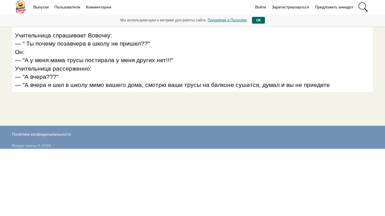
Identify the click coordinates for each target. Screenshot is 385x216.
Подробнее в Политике (227, 20)
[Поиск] (363, 7)
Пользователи (67, 7)
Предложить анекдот (334, 7)
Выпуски (41, 7)
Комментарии (98, 7)
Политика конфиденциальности (41, 134)
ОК (258, 20)
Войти (260, 7)
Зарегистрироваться (290, 7)
